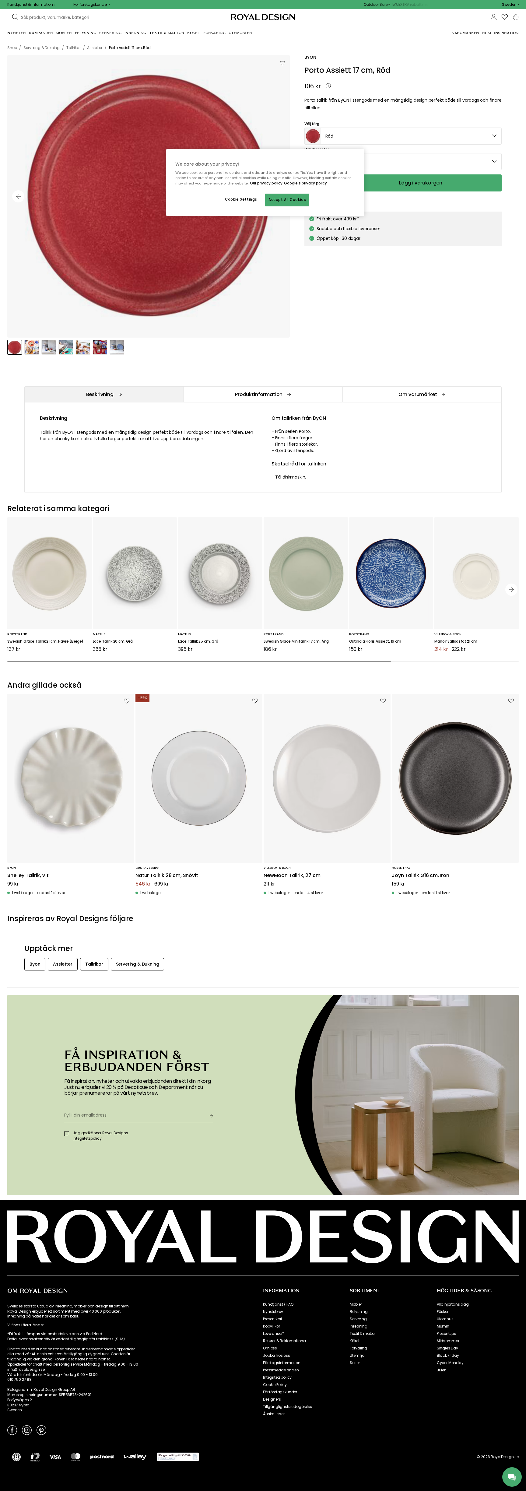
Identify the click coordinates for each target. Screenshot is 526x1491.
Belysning (359, 1312)
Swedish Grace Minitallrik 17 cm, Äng (296, 642)
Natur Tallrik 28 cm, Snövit (166, 875)
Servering (358, 1319)
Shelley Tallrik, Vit (28, 875)
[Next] (511, 590)
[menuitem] (16, 33)
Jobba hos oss (276, 1355)
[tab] (103, 394)
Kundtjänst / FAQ (278, 1304)
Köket (354, 1341)
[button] (510, 4)
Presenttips (446, 1333)
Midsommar (448, 1341)
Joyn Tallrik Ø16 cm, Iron (420, 875)
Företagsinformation (281, 1363)
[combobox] (510, 4)
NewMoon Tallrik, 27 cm (292, 875)
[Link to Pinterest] (41, 1430)
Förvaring (358, 1348)
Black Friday (448, 1355)
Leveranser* (273, 1333)
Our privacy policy (266, 183)
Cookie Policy (275, 1385)
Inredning (358, 1326)
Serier (354, 1363)
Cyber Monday (450, 1363)
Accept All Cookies (287, 199)
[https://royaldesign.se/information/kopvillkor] (178, 1457)
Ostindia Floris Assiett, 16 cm (375, 642)
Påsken (443, 1312)
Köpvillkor (271, 1326)
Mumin (443, 1326)
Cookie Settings (241, 199)
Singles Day (447, 1348)
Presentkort (272, 1319)
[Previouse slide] (18, 196)
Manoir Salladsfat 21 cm (455, 642)
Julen (442, 1370)
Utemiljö (357, 1355)
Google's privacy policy (305, 183)
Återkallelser (274, 1414)
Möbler (356, 1304)
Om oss (270, 1348)
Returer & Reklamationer (284, 1341)
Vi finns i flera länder (25, 1325)
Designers (272, 1399)
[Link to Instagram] (27, 1430)
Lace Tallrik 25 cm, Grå (198, 642)
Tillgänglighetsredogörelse (287, 1407)
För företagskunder (280, 1392)
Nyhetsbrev (273, 1312)
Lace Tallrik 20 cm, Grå (113, 642)
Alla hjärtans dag (453, 1304)
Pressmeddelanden (281, 1370)
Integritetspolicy (277, 1377)
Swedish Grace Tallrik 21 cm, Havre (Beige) (45, 642)
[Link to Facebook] (12, 1430)
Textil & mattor (363, 1333)
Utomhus (445, 1319)
